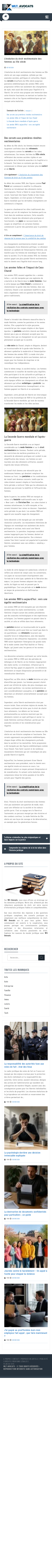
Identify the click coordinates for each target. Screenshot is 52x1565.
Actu (6, 977)
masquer (28, 111)
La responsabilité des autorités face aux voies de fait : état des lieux (24, 1065)
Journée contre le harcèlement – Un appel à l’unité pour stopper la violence (25, 1272)
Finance (7, 995)
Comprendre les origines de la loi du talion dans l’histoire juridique (27, 849)
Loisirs (7, 1003)
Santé (6, 1008)
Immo (6, 999)
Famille (7, 990)
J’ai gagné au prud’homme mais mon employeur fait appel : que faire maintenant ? (25, 1332)
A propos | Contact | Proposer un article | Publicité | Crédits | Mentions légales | (25, 1360)
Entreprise (8, 986)
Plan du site (8, 1364)
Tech (6, 1012)
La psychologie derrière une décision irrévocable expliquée (22, 1154)
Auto (6, 981)
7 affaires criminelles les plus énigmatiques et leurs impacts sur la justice (22, 838)
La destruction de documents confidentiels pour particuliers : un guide (25, 1213)
